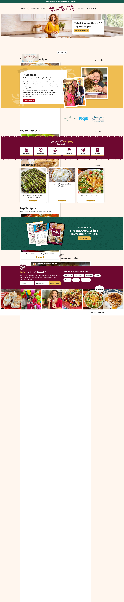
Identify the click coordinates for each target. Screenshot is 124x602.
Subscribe (79, 308)
